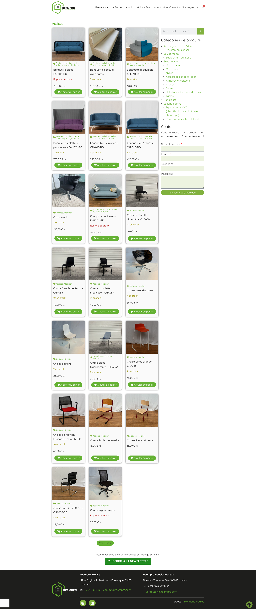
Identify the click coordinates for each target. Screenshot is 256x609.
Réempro (100, 7)
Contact (173, 7)
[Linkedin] (92, 603)
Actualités (162, 7)
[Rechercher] (200, 31)
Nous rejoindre (190, 7)
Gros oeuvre (170, 61)
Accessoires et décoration (142, 63)
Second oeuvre (172, 103)
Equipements (171, 53)
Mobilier (75, 65)
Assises (59, 63)
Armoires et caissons (178, 80)
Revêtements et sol (177, 49)
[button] (68, 91)
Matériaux (172, 69)
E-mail (165, 154)
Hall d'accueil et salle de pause (67, 64)
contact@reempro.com (117, 589)
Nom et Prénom (171, 144)
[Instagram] (83, 603)
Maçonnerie (173, 65)
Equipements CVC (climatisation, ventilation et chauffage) (182, 111)
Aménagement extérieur (178, 46)
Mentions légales (194, 601)
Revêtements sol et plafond (182, 119)
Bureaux (171, 88)
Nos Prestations (118, 7)
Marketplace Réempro (143, 7)
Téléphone (167, 164)
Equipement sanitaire (178, 57)
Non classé (98, 356)
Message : (167, 174)
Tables (170, 96)
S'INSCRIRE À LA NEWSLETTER (128, 561)
